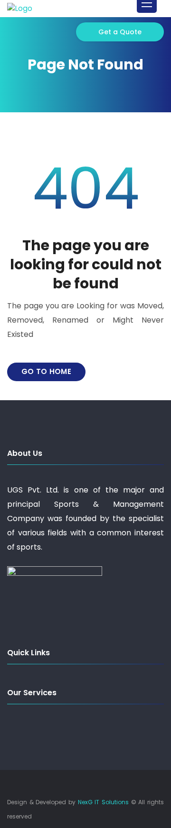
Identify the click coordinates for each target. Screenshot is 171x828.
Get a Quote (120, 32)
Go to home (46, 371)
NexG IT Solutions (103, 802)
